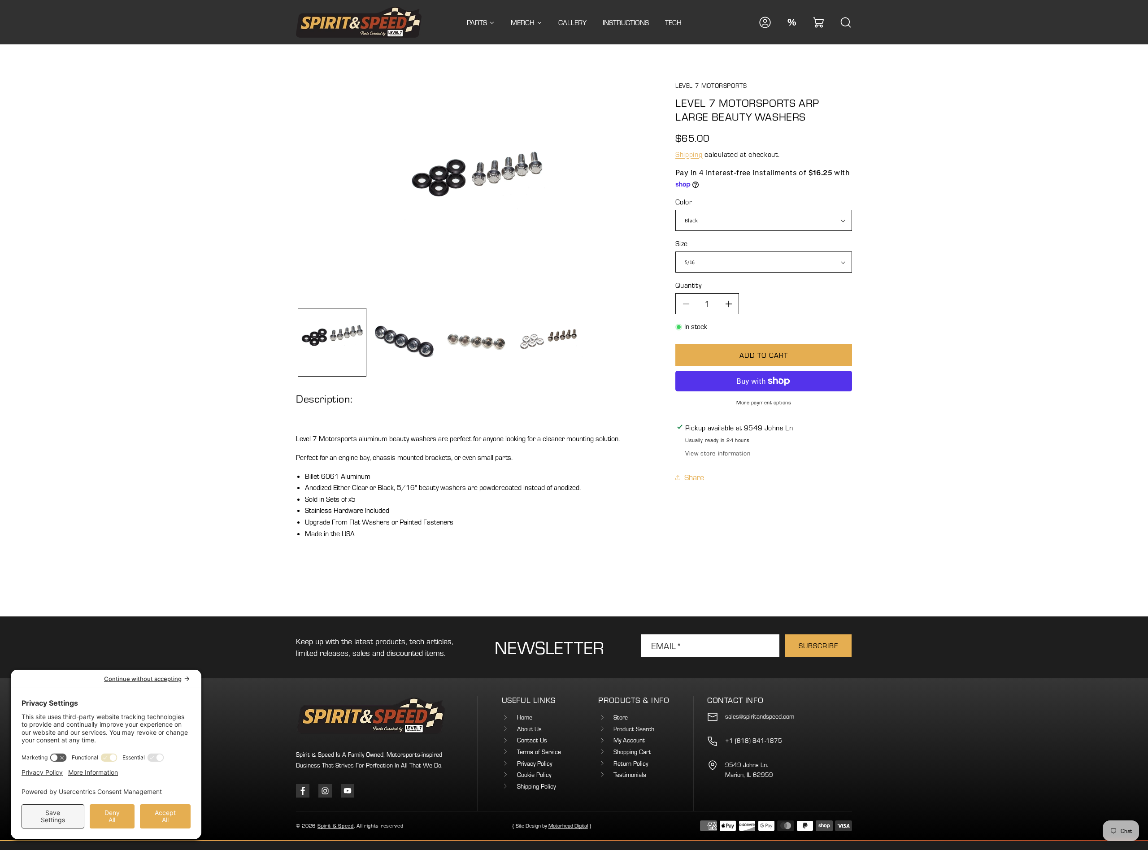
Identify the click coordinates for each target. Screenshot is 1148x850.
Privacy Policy (534, 763)
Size (681, 243)
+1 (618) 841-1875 (753, 741)
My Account (629, 740)
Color (683, 201)
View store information (717, 453)
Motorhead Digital (568, 825)
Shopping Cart (632, 752)
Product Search (633, 729)
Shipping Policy (536, 786)
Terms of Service (539, 752)
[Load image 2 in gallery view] (404, 342)
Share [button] (694, 477)
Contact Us (532, 740)
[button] (819, 22)
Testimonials (629, 775)
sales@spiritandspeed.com (759, 716)
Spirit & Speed (335, 825)
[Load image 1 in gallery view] (332, 342)
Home (524, 717)
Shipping (689, 154)
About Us (529, 729)
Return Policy (630, 763)
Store (620, 717)
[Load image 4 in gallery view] (549, 342)
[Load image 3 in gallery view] (476, 342)
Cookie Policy (534, 775)
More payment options (763, 402)
